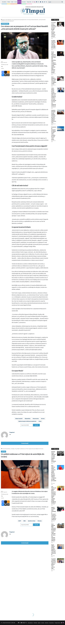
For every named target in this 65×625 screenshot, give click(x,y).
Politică (8, 1)
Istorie (15, 1)
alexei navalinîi (19, 418)
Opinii (12, 1)
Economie (24, 1)
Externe (19, 1)
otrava (43, 418)
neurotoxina (36, 418)
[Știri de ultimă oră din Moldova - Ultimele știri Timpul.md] (32, 10)
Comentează (24, 443)
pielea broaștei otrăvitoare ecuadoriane (27, 421)
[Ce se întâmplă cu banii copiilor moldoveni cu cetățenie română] (60, 78)
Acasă (3, 19)
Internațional (8, 19)
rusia (40, 421)
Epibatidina (27, 418)
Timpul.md (5, 62)
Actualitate (4, 1)
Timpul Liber (29, 1)
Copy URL (36, 425)
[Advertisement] (57, 164)
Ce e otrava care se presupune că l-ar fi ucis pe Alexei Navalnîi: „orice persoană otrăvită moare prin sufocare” (53, 29)
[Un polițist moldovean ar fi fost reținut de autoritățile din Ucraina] (60, 42)
